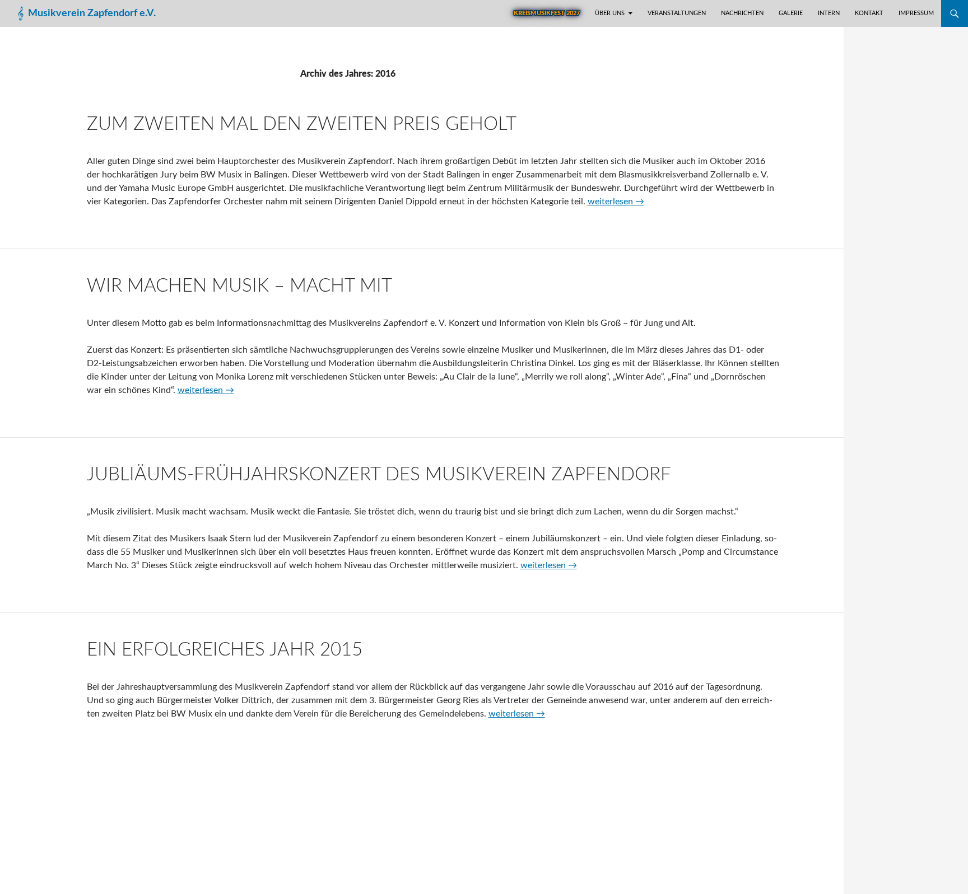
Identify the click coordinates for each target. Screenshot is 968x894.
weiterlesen (616, 201)
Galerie (791, 13)
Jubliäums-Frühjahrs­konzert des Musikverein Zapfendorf (379, 474)
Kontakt (869, 13)
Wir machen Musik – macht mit (239, 286)
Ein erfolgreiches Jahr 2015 (224, 649)
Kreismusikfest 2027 (547, 13)
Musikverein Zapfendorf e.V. (92, 13)
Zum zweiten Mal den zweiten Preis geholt (301, 124)
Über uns (610, 13)
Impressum (916, 13)
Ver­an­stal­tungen (677, 13)
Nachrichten (742, 13)
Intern (829, 13)
